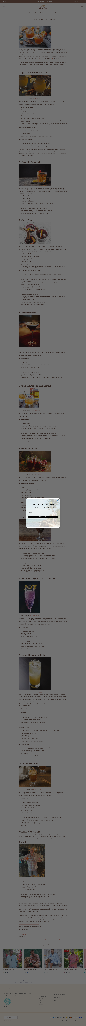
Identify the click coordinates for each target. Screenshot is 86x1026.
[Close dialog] (58, 500)
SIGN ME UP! (43, 516)
